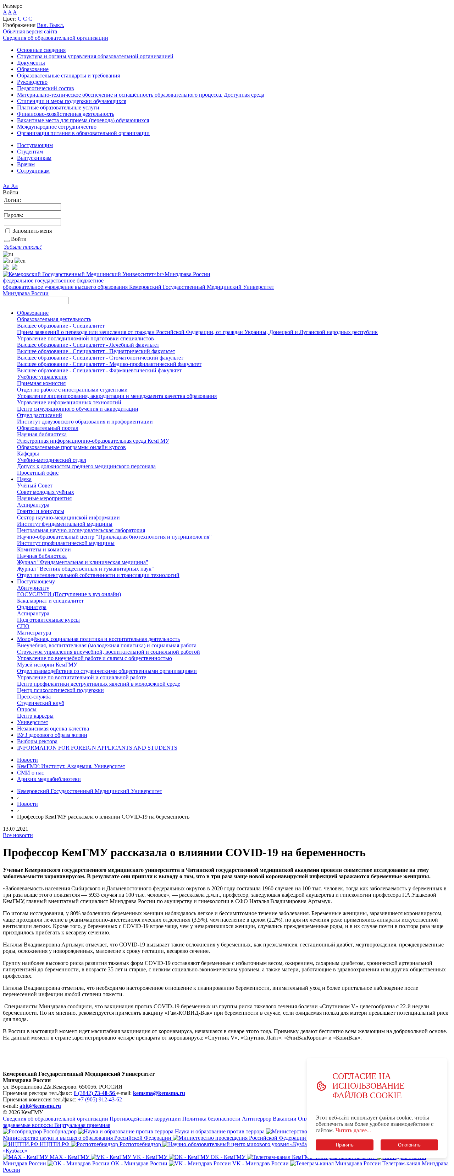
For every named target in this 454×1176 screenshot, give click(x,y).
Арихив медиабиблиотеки (49, 779)
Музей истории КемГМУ (47, 665)
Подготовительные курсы (48, 620)
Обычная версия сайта (30, 31)
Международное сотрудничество (56, 127)
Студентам (30, 152)
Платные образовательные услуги (58, 107)
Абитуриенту (33, 588)
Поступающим (35, 145)
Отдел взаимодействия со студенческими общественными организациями (107, 671)
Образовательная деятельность (54, 319)
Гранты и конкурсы (40, 511)
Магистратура (34, 633)
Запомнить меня (32, 231)
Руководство (32, 82)
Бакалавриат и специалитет (50, 601)
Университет (32, 722)
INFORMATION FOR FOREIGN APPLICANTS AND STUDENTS (97, 748)
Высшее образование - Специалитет (61, 326)
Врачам (26, 164)
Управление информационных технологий (69, 402)
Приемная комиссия (41, 383)
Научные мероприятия (44, 498)
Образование (33, 69)
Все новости (18, 835)
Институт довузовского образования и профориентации (85, 422)
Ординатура (31, 607)
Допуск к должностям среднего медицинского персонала (86, 466)
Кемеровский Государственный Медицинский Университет (89, 791)
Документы (31, 63)
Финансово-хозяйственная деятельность (65, 114)
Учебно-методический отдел (51, 460)
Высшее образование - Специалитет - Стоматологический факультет (100, 358)
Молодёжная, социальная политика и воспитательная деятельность (98, 639)
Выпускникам (34, 158)
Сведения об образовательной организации (55, 38)
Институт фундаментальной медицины (64, 524)
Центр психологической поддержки (60, 690)
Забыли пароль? (23, 247)
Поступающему (36, 581)
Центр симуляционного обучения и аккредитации (77, 409)
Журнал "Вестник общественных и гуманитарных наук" (85, 569)
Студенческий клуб (40, 703)
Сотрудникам (33, 171)
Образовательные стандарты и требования (68, 75)
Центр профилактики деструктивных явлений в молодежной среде (98, 684)
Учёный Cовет (34, 485)
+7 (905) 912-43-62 (100, 1099)
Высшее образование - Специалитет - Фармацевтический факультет (99, 370)
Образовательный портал (47, 428)
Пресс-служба (34, 697)
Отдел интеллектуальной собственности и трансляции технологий (98, 575)
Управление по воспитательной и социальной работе (81, 677)
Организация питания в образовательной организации (83, 133)
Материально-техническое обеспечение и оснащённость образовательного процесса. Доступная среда (140, 95)
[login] (7, 241)
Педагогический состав (45, 88)
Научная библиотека (42, 434)
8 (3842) (94, 1093)
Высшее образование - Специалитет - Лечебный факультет (88, 345)
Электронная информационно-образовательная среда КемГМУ (93, 441)
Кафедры (28, 454)
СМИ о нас (30, 773)
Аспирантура (33, 505)
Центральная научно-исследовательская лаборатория (81, 530)
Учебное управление (42, 377)
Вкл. (43, 25)
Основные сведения (41, 50)
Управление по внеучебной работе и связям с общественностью (94, 658)
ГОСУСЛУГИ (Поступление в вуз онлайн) (69, 594)
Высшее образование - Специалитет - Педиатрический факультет (96, 351)
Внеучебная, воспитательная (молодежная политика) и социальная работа (106, 645)
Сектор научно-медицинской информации (68, 517)
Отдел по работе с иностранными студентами (72, 390)
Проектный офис (38, 473)
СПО (23, 626)
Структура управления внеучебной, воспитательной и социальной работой (108, 652)
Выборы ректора (37, 741)
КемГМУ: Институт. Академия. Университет (71, 766)
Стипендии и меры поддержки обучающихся (71, 101)
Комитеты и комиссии (44, 549)
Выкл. (56, 25)
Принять (344, 1145)
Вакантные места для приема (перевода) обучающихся (83, 120)
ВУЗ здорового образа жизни (52, 735)
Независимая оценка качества (53, 728)
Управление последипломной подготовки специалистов (85, 338)
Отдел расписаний (39, 415)
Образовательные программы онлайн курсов (71, 447)
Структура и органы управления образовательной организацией (95, 56)
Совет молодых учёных (45, 492)
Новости (27, 760)
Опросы (27, 709)
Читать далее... (353, 1130)
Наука (24, 479)
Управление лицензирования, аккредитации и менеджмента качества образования (117, 396)
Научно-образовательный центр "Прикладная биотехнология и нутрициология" (114, 537)
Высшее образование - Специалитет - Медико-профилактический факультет (109, 364)
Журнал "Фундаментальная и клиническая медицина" (82, 562)
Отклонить (409, 1145)
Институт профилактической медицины (66, 543)
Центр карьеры (35, 716)
